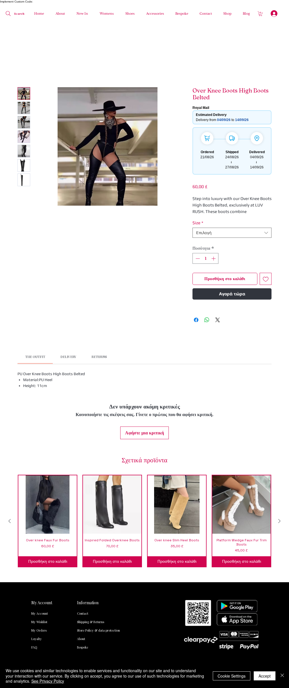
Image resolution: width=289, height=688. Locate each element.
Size (197, 156)
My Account (39, 508)
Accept (265, 676)
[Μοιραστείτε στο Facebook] (196, 253)
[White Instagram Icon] (222, 566)
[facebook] (205, 566)
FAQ (34, 542)
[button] (105, 13)
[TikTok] (189, 566)
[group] (144, 415)
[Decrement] (197, 192)
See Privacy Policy (47, 681)
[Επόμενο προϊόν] (279, 415)
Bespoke (82, 542)
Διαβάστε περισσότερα (213, 145)
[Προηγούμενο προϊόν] (9, 415)
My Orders (39, 525)
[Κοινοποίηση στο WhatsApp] (206, 253)
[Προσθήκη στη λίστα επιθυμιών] (266, 212)
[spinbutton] (205, 192)
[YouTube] (255, 566)
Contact (82, 508)
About (81, 533)
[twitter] (238, 566)
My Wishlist (39, 516)
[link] (35, 290)
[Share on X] (217, 253)
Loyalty (36, 533)
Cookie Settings (232, 676)
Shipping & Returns (88, 516)
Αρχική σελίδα (31, 68)
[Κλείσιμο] (282, 675)
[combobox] (232, 166)
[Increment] (214, 192)
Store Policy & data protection (88, 525)
